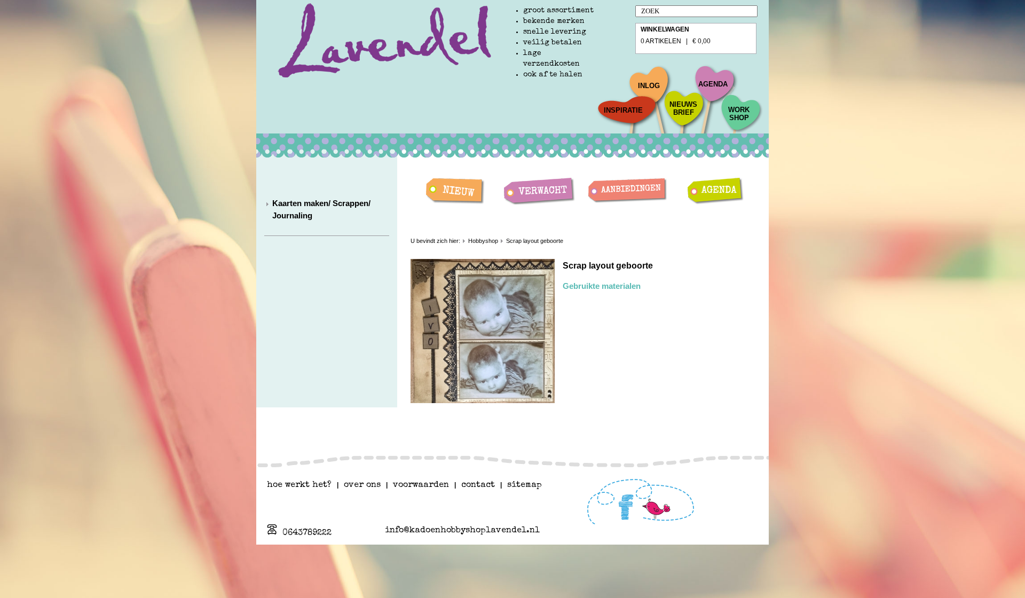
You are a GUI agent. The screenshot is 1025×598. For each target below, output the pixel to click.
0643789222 (307, 533)
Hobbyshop (483, 241)
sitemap (524, 485)
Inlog (649, 86)
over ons (362, 485)
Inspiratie (623, 110)
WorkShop (739, 114)
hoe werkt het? (299, 485)
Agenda (713, 84)
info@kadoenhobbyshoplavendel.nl (462, 530)
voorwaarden (421, 485)
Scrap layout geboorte (534, 241)
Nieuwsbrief (683, 108)
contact (478, 485)
